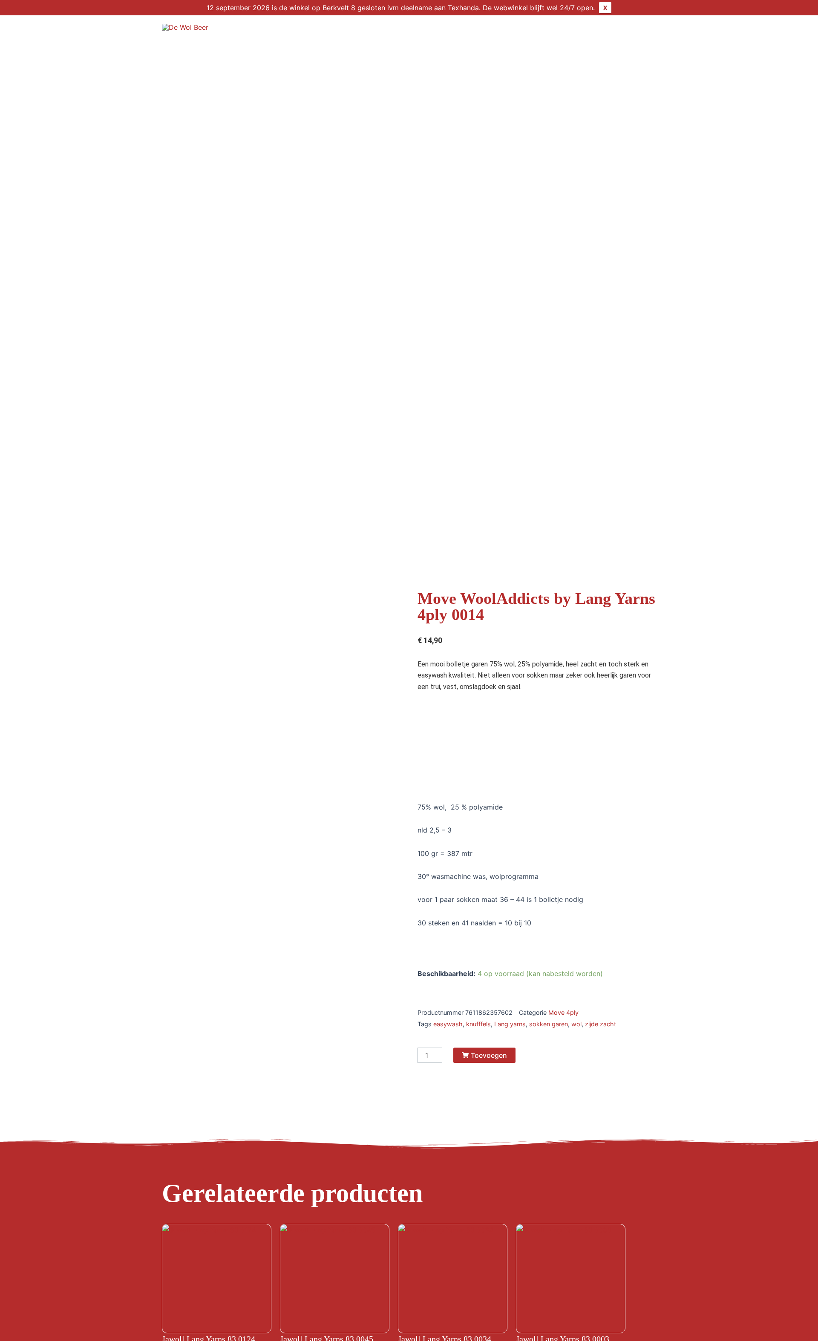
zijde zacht (600, 1024)
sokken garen (548, 1024)
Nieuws (565, 32)
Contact (608, 32)
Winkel (427, 32)
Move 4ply (563, 1012)
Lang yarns (510, 1024)
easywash (448, 1024)
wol (576, 1024)
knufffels (478, 1024)
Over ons (472, 32)
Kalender (520, 32)
